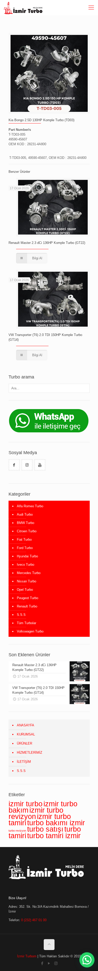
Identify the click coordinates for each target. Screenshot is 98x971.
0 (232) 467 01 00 (33, 920)
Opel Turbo (25, 590)
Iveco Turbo (25, 564)
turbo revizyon (17, 830)
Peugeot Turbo (27, 598)
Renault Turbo (27, 606)
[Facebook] (42, 963)
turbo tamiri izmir (54, 835)
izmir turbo (25, 803)
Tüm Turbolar (26, 623)
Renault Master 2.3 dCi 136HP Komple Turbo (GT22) (47, 243)
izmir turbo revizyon (36, 813)
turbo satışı (45, 829)
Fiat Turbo (24, 539)
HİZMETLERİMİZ (29, 752)
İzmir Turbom (26, 956)
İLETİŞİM (24, 762)
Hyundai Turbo (27, 556)
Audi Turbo (25, 514)
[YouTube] (49, 963)
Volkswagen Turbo (30, 631)
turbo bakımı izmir (56, 822)
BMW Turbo (25, 523)
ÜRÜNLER (24, 743)
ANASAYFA (25, 725)
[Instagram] (56, 963)
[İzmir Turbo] (23, 7)
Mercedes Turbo (28, 573)
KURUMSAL (26, 734)
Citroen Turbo (26, 531)
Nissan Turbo (26, 581)
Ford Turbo (25, 548)
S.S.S (21, 615)
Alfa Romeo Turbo (30, 506)
